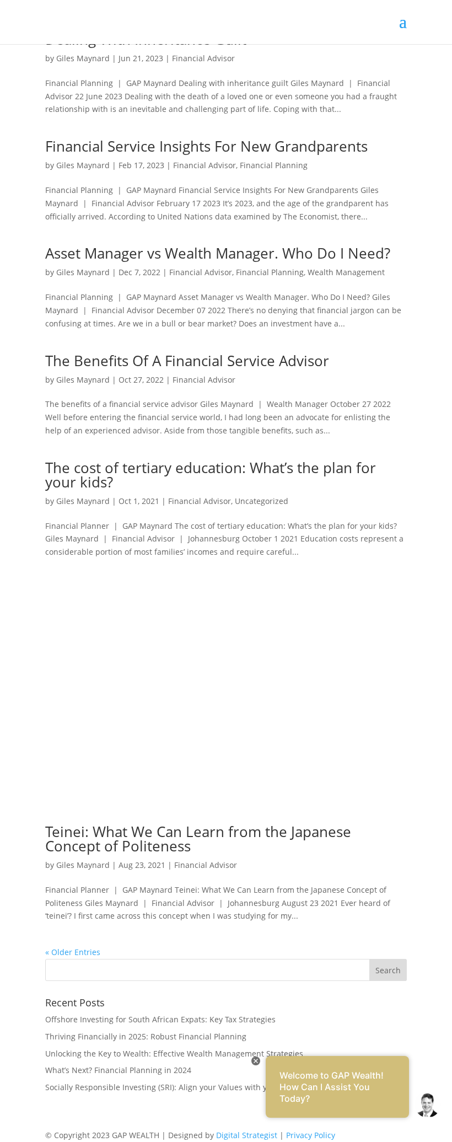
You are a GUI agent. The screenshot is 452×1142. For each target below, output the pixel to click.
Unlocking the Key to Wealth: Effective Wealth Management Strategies (174, 1053)
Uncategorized (261, 501)
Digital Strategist (246, 1135)
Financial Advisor (203, 58)
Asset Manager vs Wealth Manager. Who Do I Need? (217, 253)
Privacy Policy (310, 1135)
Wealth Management (346, 272)
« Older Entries (72, 952)
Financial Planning (274, 165)
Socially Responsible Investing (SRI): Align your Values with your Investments (186, 1087)
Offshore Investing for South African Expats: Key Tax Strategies (160, 1019)
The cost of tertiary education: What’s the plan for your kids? (210, 475)
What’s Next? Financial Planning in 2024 (118, 1070)
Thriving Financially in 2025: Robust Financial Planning (145, 1036)
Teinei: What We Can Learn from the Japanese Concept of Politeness (198, 839)
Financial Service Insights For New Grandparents (206, 146)
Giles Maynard (83, 58)
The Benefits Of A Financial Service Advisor (187, 361)
